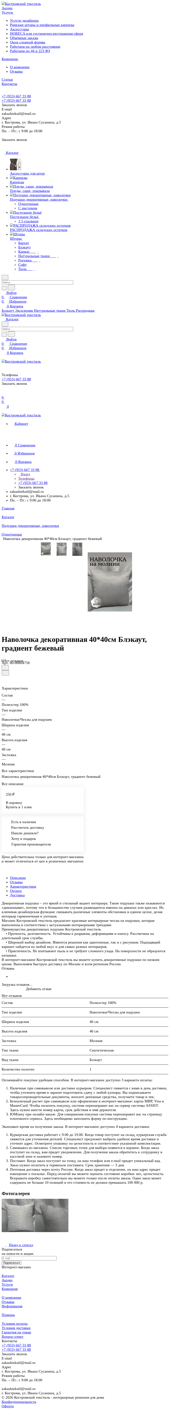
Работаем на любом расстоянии (35, 46)
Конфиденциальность (19, 1402)
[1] (110, 582)
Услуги (7, 1284)
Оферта (8, 1406)
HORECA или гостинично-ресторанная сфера (46, 33)
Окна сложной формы (27, 42)
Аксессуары (19, 29)
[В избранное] (5, 667)
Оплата (16, 891)
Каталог (8, 1276)
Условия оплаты (15, 1323)
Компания (10, 1289)
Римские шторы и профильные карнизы (42, 25)
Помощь (8, 1315)
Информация (12, 1306)
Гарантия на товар (16, 1332)
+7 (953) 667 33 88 (16, 96)
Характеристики (23, 886)
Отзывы (16, 71)
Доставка (17, 895)
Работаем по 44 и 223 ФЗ (30, 51)
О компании (19, 67)
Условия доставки (16, 1328)
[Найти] (11, 287)
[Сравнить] (5, 672)
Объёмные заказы (24, 38)
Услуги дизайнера (24, 20)
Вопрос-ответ (12, 1336)
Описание (18, 878)
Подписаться (11, 1262)
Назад (25, 474)
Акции (7, 1280)
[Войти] (3, 393)
